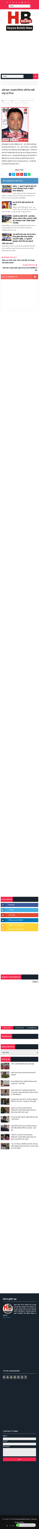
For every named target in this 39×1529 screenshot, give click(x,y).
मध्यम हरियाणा (24, 103)
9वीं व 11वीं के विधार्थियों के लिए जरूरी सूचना (22, 1064)
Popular (19, 1028)
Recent (7, 1028)
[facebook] (10, 2)
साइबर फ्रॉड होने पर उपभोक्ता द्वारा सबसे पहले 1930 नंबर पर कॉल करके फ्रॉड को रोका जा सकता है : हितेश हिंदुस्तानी (24, 1092)
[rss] (19, 2)
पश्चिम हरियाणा (10, 103)
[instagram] (16, 2)
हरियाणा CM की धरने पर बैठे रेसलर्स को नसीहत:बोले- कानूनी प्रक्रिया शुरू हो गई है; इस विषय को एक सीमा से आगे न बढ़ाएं (23, 1110)
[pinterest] (28, 2)
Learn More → (8, 1317)
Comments (32, 1028)
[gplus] (13, 2)
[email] (22, 2)
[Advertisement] (19, 55)
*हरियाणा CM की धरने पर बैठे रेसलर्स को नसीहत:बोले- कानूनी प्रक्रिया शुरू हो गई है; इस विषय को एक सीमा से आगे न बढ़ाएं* (23, 1137)
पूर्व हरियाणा (17, 103)
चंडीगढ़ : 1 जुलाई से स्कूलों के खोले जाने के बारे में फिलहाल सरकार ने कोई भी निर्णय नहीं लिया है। (24, 188)
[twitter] (7, 2)
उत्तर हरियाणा (27, 100)
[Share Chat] (31, 2)
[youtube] (25, 2)
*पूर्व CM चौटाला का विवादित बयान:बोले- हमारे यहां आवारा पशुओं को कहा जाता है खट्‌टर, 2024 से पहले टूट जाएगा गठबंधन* (24, 1146)
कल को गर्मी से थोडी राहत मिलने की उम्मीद (23, 203)
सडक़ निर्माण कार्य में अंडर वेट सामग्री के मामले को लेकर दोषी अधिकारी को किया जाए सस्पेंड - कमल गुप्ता (24, 1128)
